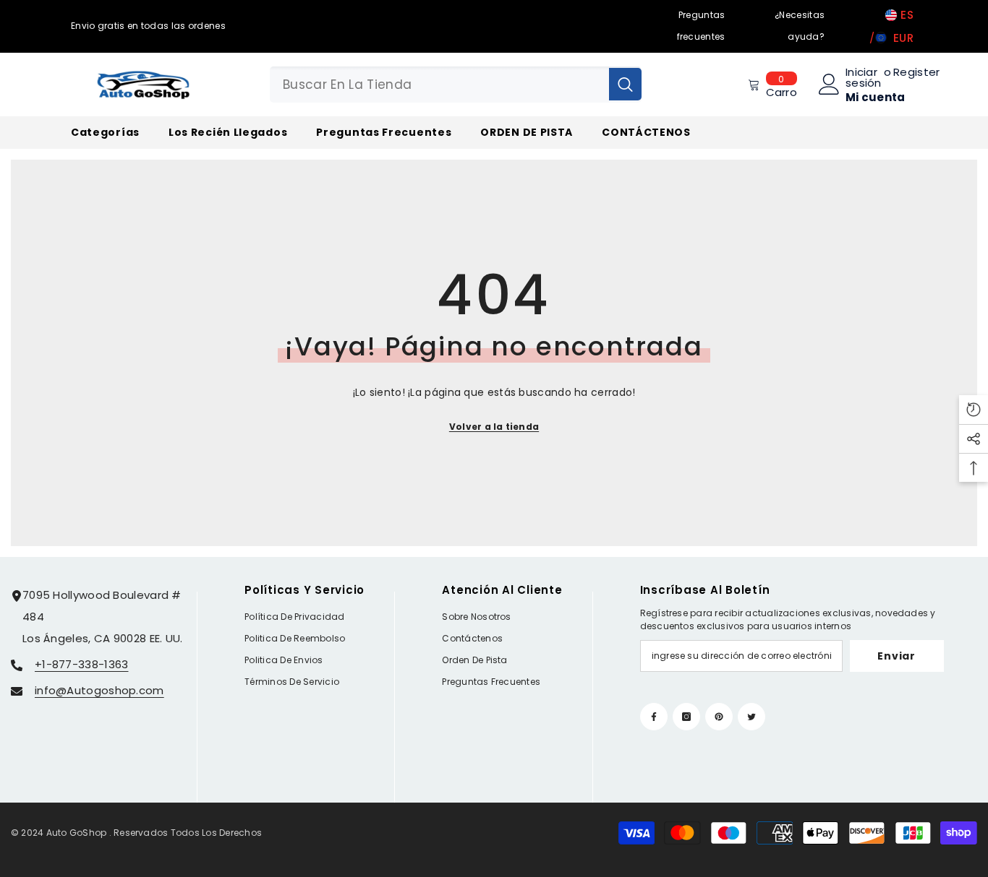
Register (916, 72)
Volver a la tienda (494, 426)
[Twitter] (751, 716)
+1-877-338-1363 (82, 664)
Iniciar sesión (864, 77)
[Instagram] (686, 716)
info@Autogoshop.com (99, 690)
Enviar (896, 656)
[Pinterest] (719, 716)
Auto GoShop (76, 832)
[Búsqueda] (456, 84)
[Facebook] (654, 716)
